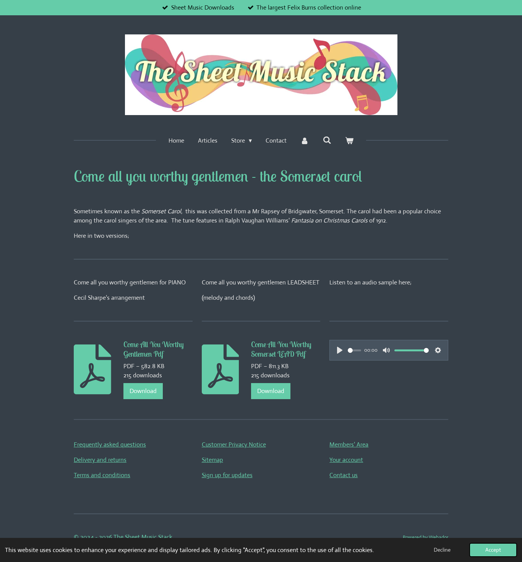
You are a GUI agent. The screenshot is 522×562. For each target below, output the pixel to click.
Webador (438, 537)
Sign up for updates (227, 475)
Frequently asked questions (110, 444)
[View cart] (349, 140)
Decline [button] (442, 549)
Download (143, 391)
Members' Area (348, 444)
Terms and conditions (102, 475)
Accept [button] (493, 549)
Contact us (343, 475)
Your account (346, 460)
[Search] (327, 140)
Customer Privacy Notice (234, 444)
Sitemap (212, 460)
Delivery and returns (100, 460)
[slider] (354, 350)
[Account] (304, 140)
